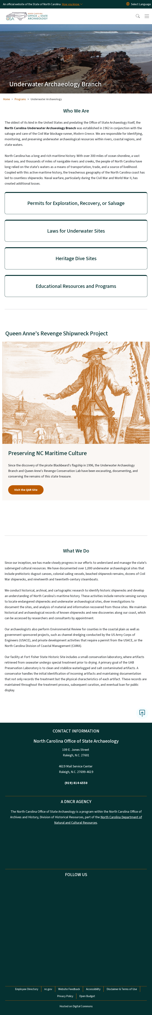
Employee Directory (26, 989)
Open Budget (87, 996)
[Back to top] (142, 713)
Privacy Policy (65, 996)
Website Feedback (69, 989)
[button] (135, 16)
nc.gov (48, 989)
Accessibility (93, 989)
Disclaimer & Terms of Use (122, 989)
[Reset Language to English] (128, 4)
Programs (20, 99)
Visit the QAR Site (25, 490)
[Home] (27, 12)
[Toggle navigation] (147, 16)
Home (6, 99)
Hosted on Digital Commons (76, 1006)
